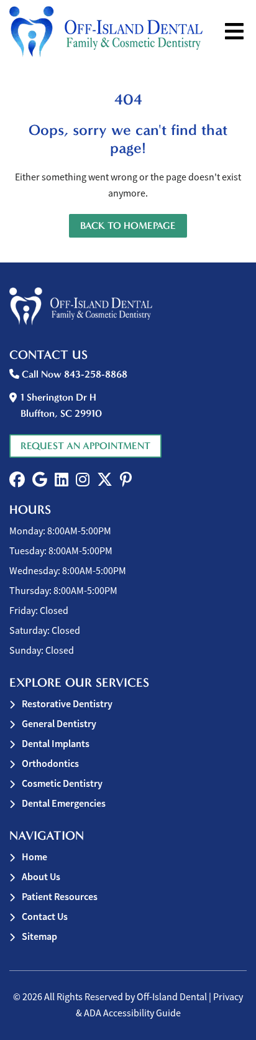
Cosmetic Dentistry (62, 783)
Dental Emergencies (64, 803)
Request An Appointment (85, 446)
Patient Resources (60, 896)
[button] (17, 480)
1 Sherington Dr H (61, 405)
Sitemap (39, 936)
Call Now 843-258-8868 (73, 374)
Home (34, 856)
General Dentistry (59, 723)
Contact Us (45, 916)
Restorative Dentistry (67, 703)
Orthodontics (50, 763)
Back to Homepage (128, 225)
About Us (41, 876)
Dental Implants (55, 743)
